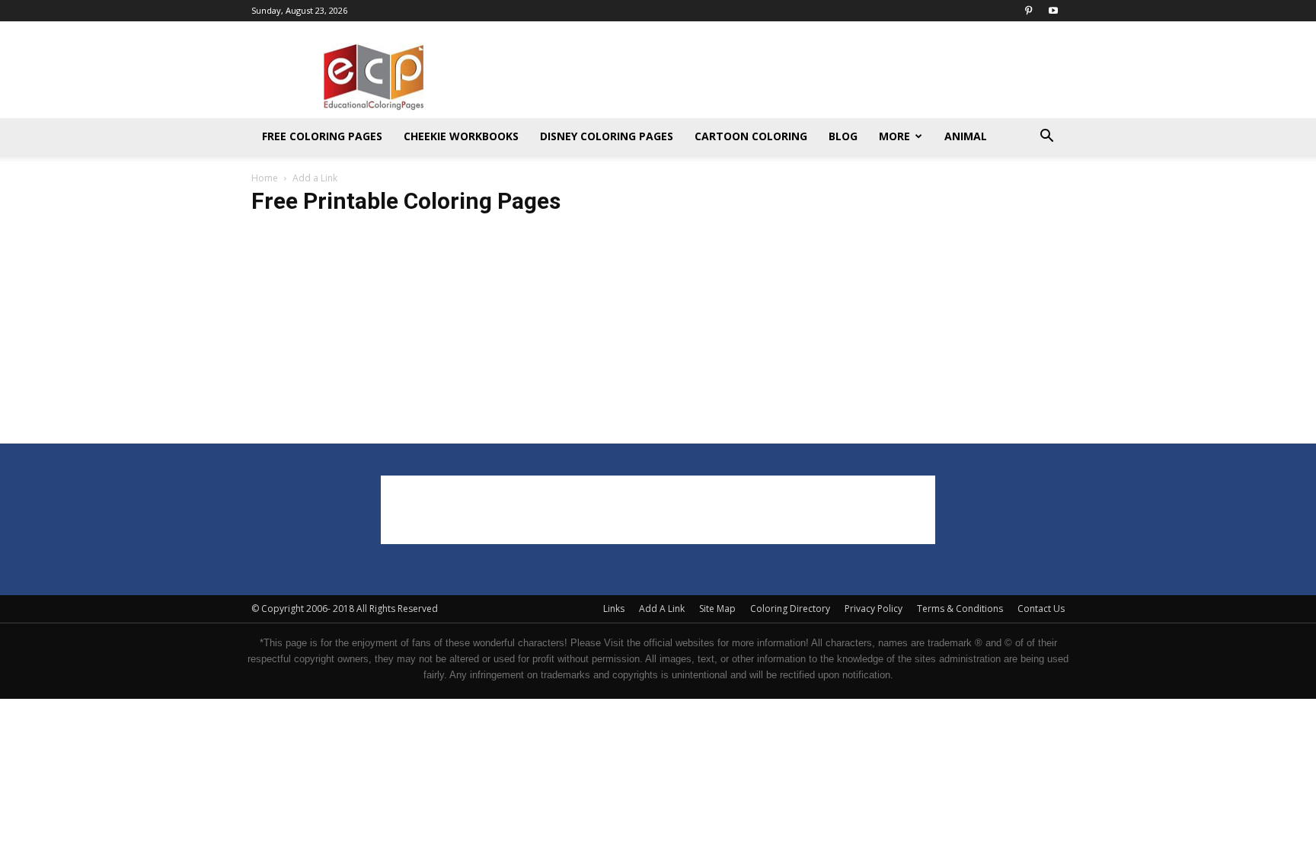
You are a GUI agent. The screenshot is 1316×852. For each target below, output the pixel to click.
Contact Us (1041, 608)
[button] (1046, 137)
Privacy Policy (873, 608)
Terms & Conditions (960, 608)
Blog (843, 136)
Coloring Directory (790, 608)
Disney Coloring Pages (606, 136)
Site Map (717, 608)
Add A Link (662, 608)
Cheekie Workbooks (461, 136)
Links (613, 608)
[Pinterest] (1028, 10)
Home (264, 177)
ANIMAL (965, 136)
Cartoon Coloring (751, 136)
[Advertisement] (787, 77)
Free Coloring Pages (322, 136)
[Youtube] (1053, 10)
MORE (894, 136)
